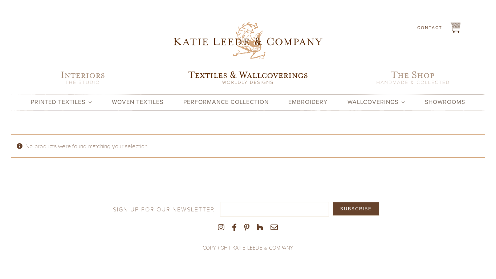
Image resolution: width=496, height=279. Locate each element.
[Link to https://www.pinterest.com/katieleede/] (246, 227)
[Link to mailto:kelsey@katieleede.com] (274, 227)
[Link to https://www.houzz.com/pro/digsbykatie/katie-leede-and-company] (260, 227)
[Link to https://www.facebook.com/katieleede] (234, 227)
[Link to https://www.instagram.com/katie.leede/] (221, 227)
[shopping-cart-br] (455, 24)
